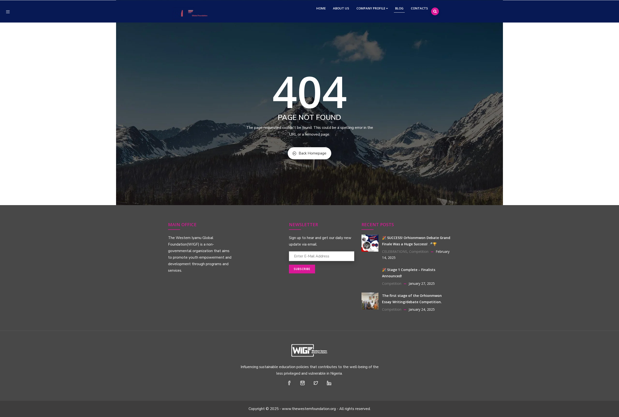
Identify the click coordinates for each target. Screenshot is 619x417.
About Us (341, 8)
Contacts (419, 8)
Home (321, 8)
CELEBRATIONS (394, 251)
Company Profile (370, 8)
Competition (418, 251)
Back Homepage (312, 153)
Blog (399, 8)
